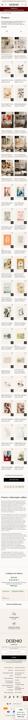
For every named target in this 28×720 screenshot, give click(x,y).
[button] (21, 713)
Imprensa (10, 670)
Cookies (17, 680)
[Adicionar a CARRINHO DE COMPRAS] (25, 51)
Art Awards (10, 690)
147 (20, 487)
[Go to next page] (23, 486)
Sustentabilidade (8, 678)
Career (11, 675)
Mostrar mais (14, 479)
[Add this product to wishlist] (12, 38)
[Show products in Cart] (25, 5)
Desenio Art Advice (20, 667)
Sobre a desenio (9, 667)
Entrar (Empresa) (8, 692)
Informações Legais (8, 673)
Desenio (3, 13)
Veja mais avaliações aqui (14, 604)
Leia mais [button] (4, 26)
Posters (9, 13)
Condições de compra (20, 677)
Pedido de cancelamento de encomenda (19, 688)
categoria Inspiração (6, 528)
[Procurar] (5, 5)
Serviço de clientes (20, 670)
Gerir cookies (18, 692)
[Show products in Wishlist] (22, 5)
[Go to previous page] (5, 486)
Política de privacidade (16, 660)
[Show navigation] (2, 5)
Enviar (14, 657)
